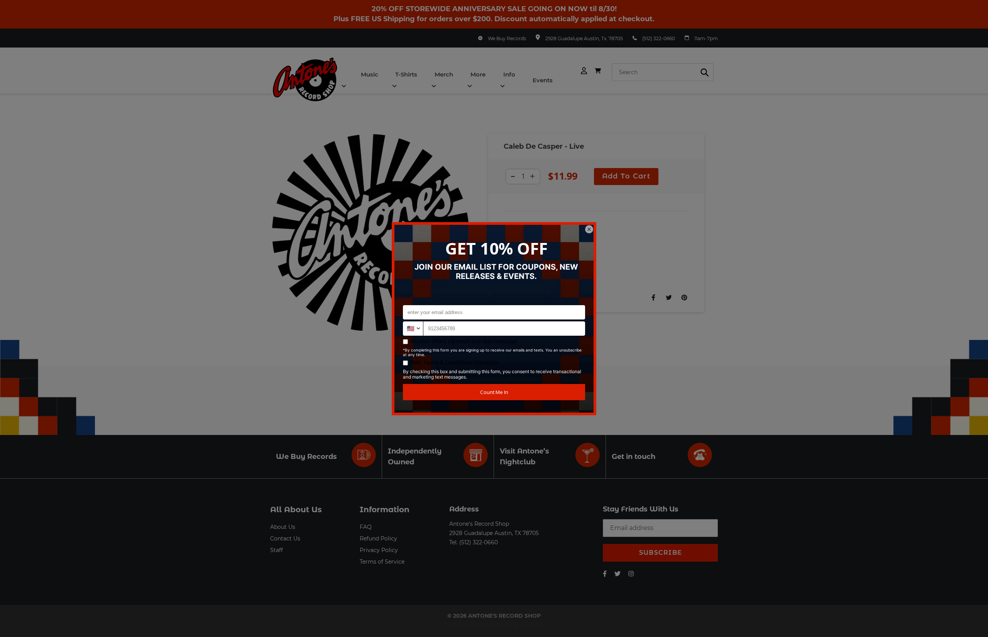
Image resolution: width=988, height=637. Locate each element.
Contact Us (285, 538)
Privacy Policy (379, 550)
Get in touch (633, 456)
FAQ (366, 526)
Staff (276, 550)
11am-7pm (706, 38)
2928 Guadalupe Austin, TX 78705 (494, 533)
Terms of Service (382, 561)
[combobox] (663, 72)
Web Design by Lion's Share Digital (494, 624)
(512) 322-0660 (658, 38)
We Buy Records (507, 38)
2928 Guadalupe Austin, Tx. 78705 (584, 38)
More (478, 74)
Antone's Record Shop (479, 523)
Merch (444, 74)
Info (509, 74)
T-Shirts (406, 74)
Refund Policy (378, 538)
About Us (282, 526)
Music (369, 74)
